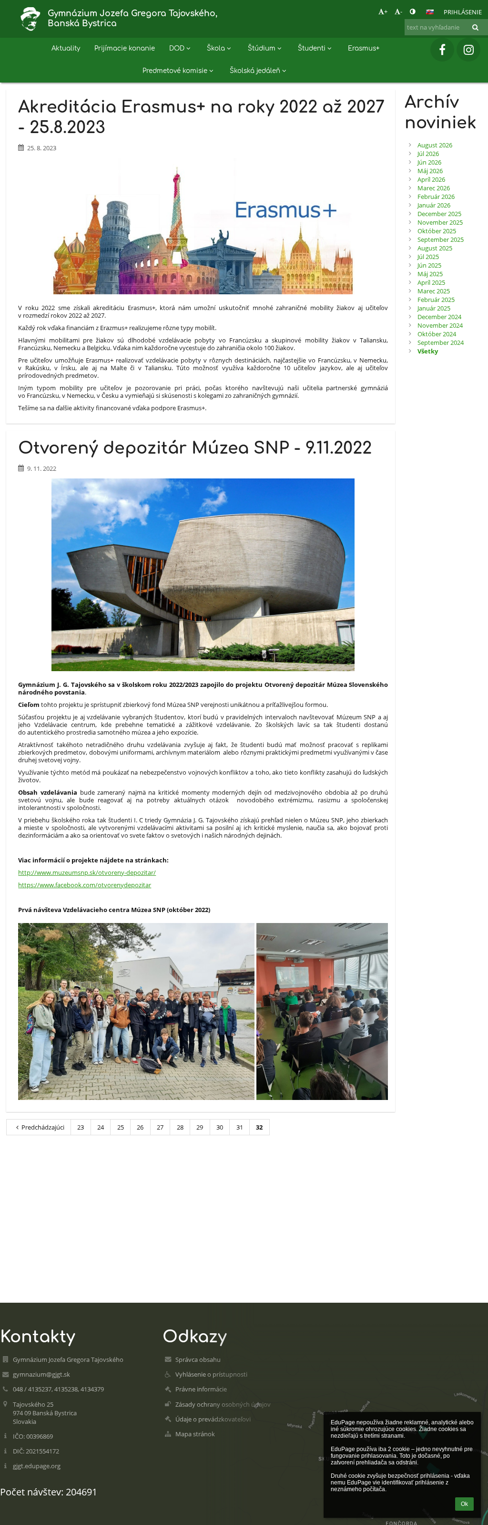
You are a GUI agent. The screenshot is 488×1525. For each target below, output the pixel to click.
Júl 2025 (428, 256)
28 (180, 1127)
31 (239, 1127)
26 (140, 1127)
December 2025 (439, 213)
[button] (412, 11)
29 (199, 1127)
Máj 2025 (430, 274)
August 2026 (434, 145)
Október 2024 (436, 334)
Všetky (427, 351)
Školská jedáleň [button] (255, 70)
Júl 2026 (428, 153)
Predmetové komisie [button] (174, 70)
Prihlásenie (463, 12)
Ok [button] (464, 1504)
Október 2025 (436, 231)
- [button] (401, 11)
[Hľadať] (475, 27)
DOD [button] (176, 48)
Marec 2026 (433, 188)
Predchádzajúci (42, 1127)
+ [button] (385, 11)
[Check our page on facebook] (442, 50)
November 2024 (440, 325)
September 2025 (440, 239)
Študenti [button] (311, 48)
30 (219, 1127)
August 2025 (434, 248)
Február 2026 (436, 196)
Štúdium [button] (261, 48)
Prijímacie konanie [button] (124, 48)
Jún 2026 (429, 162)
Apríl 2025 (431, 282)
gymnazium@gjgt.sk (41, 1374)
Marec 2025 (433, 291)
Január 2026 (433, 205)
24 (100, 1127)
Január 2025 (433, 308)
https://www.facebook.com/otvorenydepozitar (84, 885)
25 (120, 1127)
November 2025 (440, 222)
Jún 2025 (429, 265)
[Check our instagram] (468, 50)
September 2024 (440, 342)
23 (80, 1127)
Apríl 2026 (431, 179)
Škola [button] (216, 48)
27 (160, 1127)
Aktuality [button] (65, 48)
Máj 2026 (430, 170)
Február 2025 (436, 299)
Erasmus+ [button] (363, 48)
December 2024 (439, 316)
